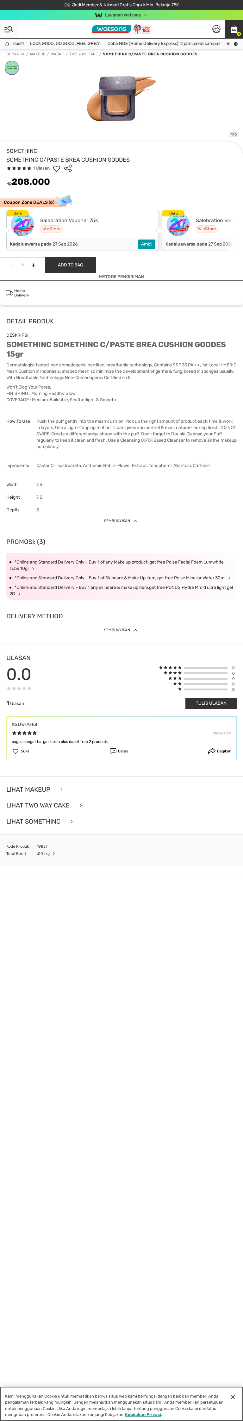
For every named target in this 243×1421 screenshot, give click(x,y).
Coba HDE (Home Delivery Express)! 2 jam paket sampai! (158, 43)
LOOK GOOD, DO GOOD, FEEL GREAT (59, 43)
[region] (121, 1404)
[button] (234, 29)
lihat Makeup (29, 789)
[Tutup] (233, 1397)
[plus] (33, 265)
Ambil (146, 244)
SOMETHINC (21, 151)
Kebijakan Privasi (143, 1414)
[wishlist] (56, 168)
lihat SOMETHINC (34, 821)
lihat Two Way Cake (38, 805)
